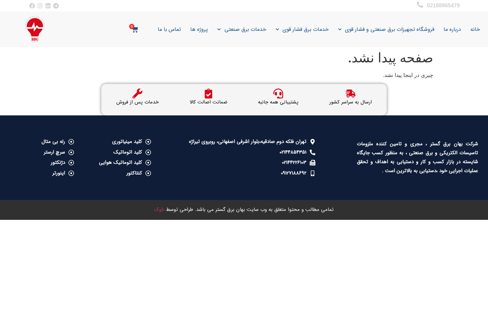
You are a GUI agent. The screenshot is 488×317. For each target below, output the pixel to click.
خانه (475, 29)
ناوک (159, 210)
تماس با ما (169, 29)
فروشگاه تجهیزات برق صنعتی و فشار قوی (389, 29)
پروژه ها (199, 29)
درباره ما (452, 29)
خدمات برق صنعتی (245, 29)
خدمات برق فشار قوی (306, 29)
